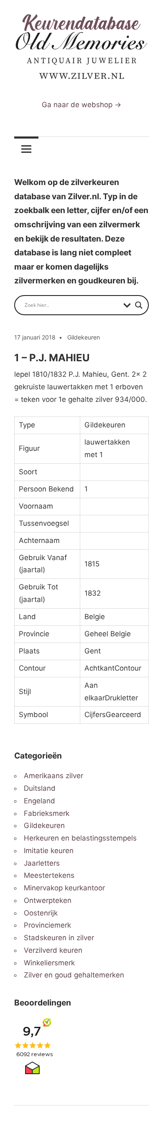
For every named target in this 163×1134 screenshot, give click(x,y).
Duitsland (40, 788)
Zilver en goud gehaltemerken (74, 975)
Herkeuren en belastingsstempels (80, 838)
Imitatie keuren (49, 850)
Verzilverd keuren (53, 950)
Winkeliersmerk (49, 963)
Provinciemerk (47, 925)
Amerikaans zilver (53, 775)
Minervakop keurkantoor (64, 888)
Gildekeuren (83, 337)
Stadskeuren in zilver (59, 937)
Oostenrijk (41, 913)
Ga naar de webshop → (81, 104)
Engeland (39, 801)
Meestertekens (49, 875)
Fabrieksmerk (46, 813)
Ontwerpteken (47, 900)
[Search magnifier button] (139, 305)
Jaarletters (42, 863)
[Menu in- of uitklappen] (26, 149)
